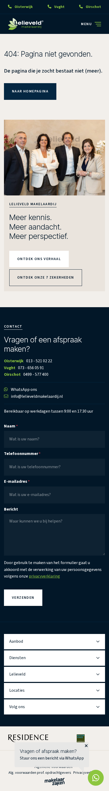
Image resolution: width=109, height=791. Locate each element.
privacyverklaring (44, 576)
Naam (11, 426)
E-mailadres (17, 481)
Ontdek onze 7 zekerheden (45, 277)
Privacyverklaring (87, 772)
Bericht (11, 509)
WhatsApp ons (24, 389)
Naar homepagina (30, 91)
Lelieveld (17, 674)
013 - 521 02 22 (39, 361)
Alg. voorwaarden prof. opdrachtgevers (39, 772)
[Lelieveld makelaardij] (25, 24)
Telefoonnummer (22, 454)
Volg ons (17, 707)
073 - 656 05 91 (31, 368)
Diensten (17, 658)
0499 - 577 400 (35, 374)
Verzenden (23, 597)
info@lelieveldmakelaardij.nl (37, 396)
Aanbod (16, 641)
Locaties (17, 690)
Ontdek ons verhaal (39, 259)
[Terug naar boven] (10, 780)
